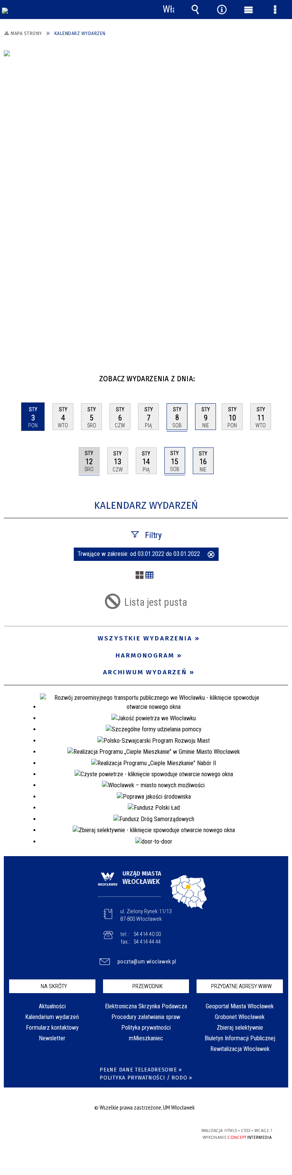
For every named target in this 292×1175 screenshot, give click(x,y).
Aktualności (52, 1006)
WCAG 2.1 (163, 1131)
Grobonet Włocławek (240, 1017)
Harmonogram (145, 655)
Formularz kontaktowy (52, 1027)
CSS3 (140, 1131)
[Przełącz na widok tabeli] (149, 575)
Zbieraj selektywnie (240, 1027)
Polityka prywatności (146, 1027)
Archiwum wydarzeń (145, 672)
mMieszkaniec (146, 1038)
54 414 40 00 (147, 934)
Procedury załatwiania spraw (145, 1017)
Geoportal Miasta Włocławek (240, 1006)
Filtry (153, 535)
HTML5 (128, 1131)
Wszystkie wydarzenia (145, 638)
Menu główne (248, 9)
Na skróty (54, 986)
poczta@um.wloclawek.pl (146, 961)
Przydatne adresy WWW (241, 986)
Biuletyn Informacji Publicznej (240, 1038)
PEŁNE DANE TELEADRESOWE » (141, 1070)
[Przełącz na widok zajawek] (139, 575)
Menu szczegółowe (275, 9)
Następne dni (281, 375)
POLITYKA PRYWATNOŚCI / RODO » (146, 1078)
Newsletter (52, 1038)
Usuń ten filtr (211, 555)
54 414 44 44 (147, 941)
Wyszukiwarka (195, 9)
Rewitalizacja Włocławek (240, 1048)
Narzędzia (221, 9)
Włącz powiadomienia (168, 9)
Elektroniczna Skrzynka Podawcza (146, 1006)
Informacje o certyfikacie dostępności (50, 1132)
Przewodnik (147, 986)
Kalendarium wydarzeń (52, 1017)
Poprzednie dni (13, 375)
